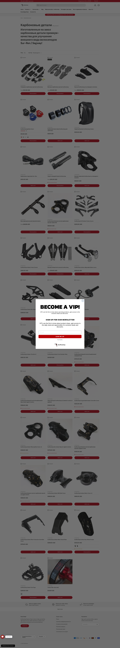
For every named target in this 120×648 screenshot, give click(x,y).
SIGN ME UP (60, 336)
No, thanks (60, 339)
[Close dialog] (83, 301)
